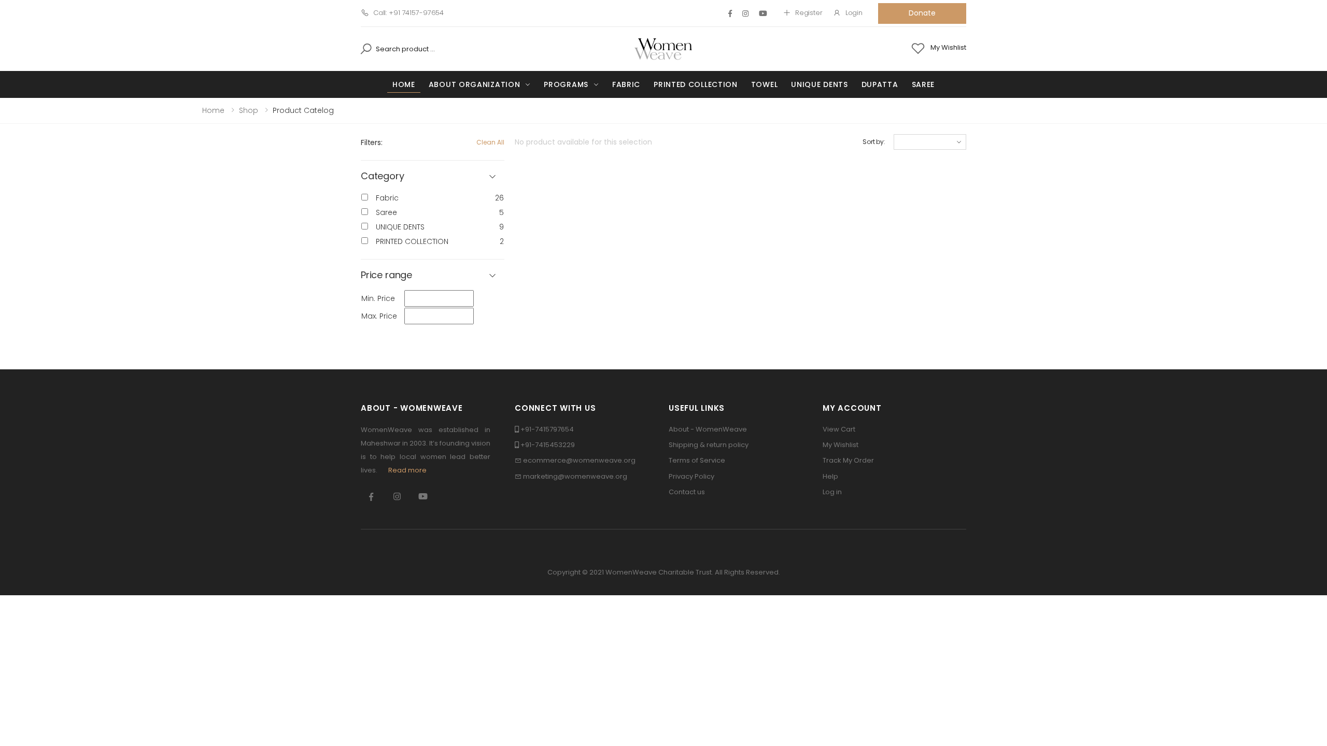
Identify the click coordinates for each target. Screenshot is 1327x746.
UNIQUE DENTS (819, 84)
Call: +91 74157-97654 (408, 13)
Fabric (626, 84)
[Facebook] (730, 13)
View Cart (839, 429)
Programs (566, 84)
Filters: (372, 142)
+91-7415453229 (547, 445)
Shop (248, 110)
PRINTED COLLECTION (696, 84)
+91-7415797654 (547, 429)
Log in (832, 492)
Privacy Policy (691, 476)
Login (854, 13)
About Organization (474, 84)
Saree (923, 84)
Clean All (490, 142)
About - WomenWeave (708, 429)
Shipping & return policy (709, 445)
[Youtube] (763, 13)
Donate (922, 13)
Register (809, 13)
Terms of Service (697, 460)
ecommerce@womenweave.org (579, 460)
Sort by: (874, 141)
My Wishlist (840, 445)
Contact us (687, 492)
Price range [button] (386, 275)
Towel (764, 84)
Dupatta (880, 84)
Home (403, 84)
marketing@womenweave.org (575, 476)
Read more (407, 470)
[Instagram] (745, 13)
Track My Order (848, 460)
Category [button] (382, 176)
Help (830, 476)
